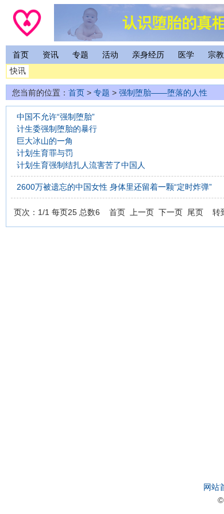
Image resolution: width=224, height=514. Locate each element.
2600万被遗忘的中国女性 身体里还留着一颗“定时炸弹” (114, 186)
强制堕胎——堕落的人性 (163, 92)
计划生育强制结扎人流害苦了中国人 (81, 165)
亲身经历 (148, 54)
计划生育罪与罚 (45, 153)
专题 (80, 54)
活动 (110, 54)
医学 (186, 54)
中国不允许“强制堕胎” (56, 116)
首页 (21, 54)
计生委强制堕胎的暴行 (57, 128)
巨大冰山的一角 (45, 140)
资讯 (51, 54)
